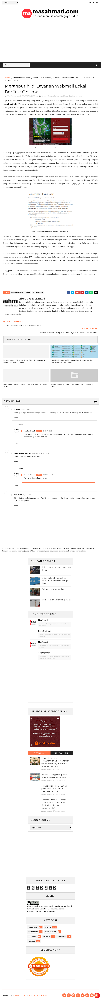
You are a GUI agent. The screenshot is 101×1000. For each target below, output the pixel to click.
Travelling (33, 932)
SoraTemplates (19, 995)
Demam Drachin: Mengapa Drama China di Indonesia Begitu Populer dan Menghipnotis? (26, 361)
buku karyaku (50, 932)
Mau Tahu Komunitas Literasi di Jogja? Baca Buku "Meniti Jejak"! (25, 386)
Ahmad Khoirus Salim (21, 78)
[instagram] (96, 3)
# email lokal (38, 292)
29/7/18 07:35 (27, 495)
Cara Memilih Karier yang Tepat (56, 600)
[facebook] (93, 3)
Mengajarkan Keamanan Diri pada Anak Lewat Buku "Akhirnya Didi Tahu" (54, 789)
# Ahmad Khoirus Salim (20, 292)
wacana (57, 78)
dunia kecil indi (44, 631)
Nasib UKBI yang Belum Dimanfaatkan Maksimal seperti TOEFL (71, 386)
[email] (87, 995)
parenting (62, 936)
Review (47, 78)
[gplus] (78, 995)
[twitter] (90, 3)
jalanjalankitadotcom (26, 453)
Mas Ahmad (29, 431)
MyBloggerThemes (38, 995)
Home (7, 78)
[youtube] (92, 995)
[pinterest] (96, 995)
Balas (16, 417)
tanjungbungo (44, 653)
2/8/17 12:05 (25, 409)
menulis (46, 936)
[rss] (83, 995)
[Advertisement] (50, 41)
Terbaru (39, 753)
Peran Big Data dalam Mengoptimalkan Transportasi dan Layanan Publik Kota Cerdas (71, 361)
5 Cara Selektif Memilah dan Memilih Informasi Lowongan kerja (55, 580)
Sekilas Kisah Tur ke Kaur (53, 589)
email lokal (37, 78)
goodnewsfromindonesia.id (25, 170)
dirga (17, 409)
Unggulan (61, 753)
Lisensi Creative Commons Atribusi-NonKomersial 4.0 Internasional (46, 910)
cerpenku (32, 936)
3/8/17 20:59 (48, 475)
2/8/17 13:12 (47, 431)
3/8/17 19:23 (44, 453)
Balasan (19, 425)
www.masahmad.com (48, 906)
